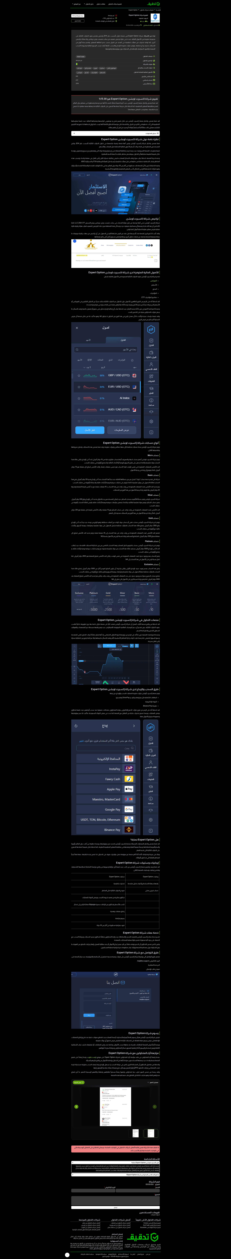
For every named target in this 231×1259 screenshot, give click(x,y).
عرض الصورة (77, 1082)
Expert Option (133, 10)
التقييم (157, 1184)
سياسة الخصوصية (101, 1254)
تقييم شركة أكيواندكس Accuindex (150, 1227)
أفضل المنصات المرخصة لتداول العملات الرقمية (86, 1229)
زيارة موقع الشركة (78, 16)
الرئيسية (158, 10)
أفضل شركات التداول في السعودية (120, 1225)
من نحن (148, 1254)
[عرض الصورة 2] (135, 1133)
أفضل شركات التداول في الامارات (120, 1223)
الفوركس (153, 281)
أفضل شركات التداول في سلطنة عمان (118, 1227)
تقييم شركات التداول (115, 4)
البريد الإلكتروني (110, 1187)
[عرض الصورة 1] (151, 1133)
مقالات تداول (101, 4)
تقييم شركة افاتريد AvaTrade (152, 1225)
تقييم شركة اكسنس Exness (152, 1223)
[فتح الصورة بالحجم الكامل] (115, 1106)
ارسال (115, 1207)
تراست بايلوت (92, 1057)
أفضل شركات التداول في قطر (91, 1223)
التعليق (157, 1195)
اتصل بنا (132, 1254)
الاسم (158, 1187)
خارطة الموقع (112, 1254)
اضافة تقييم (78, 21)
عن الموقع (77, 4)
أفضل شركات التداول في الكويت (90, 1227)
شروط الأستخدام (123, 1254)
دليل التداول (89, 4)
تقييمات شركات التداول (147, 10)
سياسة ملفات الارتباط (87, 1254)
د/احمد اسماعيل (148, 25)
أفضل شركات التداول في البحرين (90, 1225)
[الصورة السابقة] (155, 1107)
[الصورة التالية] (76, 1107)
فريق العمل (140, 1254)
